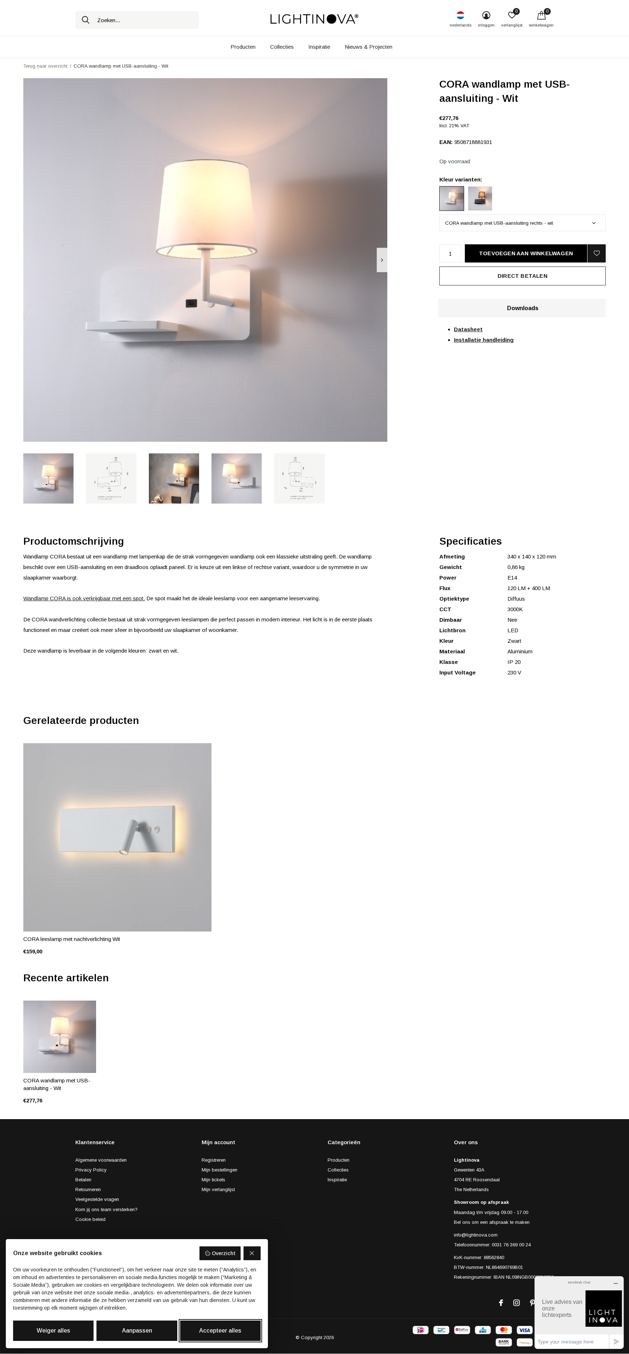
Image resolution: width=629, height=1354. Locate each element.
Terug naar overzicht (45, 66)
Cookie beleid (90, 1219)
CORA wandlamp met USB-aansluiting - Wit (56, 1084)
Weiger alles (53, 1330)
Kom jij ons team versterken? (106, 1209)
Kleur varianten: (460, 179)
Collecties (282, 47)
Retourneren (88, 1189)
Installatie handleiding (484, 340)
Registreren (214, 1160)
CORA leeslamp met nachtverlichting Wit (71, 939)
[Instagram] (516, 1303)
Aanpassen (137, 1330)
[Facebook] (501, 1303)
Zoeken (85, 20)
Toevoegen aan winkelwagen (526, 253)
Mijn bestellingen (219, 1170)
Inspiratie (319, 47)
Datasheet (468, 329)
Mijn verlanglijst (218, 1189)
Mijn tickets (213, 1179)
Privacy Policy (91, 1170)
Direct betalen (522, 276)
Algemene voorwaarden (101, 1160)
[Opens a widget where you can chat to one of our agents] (579, 1312)
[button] (48, 478)
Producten (243, 47)
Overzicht (224, 1253)
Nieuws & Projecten (368, 47)
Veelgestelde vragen (97, 1199)
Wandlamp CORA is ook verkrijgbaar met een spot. (84, 598)
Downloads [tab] (522, 308)
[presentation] (382, 260)
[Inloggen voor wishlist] (597, 253)
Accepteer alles (220, 1330)
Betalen (83, 1179)
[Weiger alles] (252, 1253)
